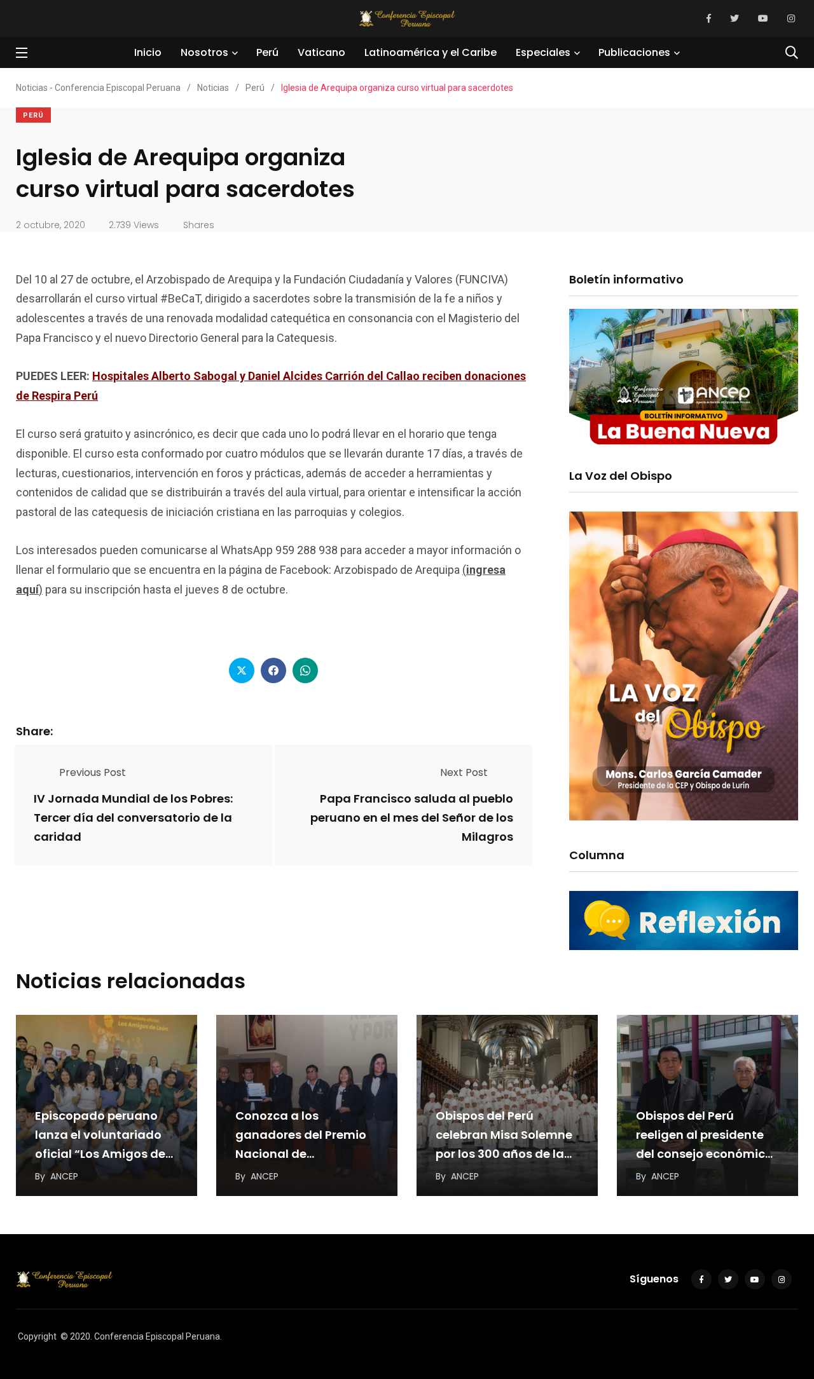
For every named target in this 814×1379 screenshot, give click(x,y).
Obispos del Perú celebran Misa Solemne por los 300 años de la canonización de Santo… (504, 1154)
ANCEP (64, 1176)
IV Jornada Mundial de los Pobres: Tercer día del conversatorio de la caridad (133, 818)
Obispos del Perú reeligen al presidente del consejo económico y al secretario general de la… (704, 1154)
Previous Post (92, 772)
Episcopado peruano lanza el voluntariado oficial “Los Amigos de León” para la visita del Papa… (102, 1154)
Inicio (148, 52)
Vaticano (321, 52)
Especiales (543, 52)
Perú (267, 52)
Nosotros (204, 52)
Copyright (37, 1336)
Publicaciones (634, 52)
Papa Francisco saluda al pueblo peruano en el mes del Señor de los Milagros (411, 818)
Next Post (464, 772)
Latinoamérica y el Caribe (430, 52)
